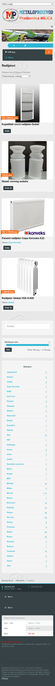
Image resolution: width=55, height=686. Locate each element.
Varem (27, 560)
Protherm (27, 527)
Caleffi (27, 381)
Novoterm (27, 502)
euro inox (27, 396)
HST (27, 439)
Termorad (27, 551)
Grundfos (27, 425)
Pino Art (27, 517)
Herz (27, 435)
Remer (27, 531)
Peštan (27, 512)
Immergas (27, 444)
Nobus (27, 498)
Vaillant (27, 556)
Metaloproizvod (7, 580)
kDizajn (5, 678)
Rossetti (27, 541)
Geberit (27, 410)
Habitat (27, 430)
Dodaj (7, 131)
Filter (8, 350)
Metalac (27, 483)
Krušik (27, 473)
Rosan (27, 536)
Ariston (27, 377)
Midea (27, 488)
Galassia (27, 406)
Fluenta (27, 401)
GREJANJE (20, 580)
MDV (27, 478)
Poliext (27, 522)
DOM (27, 391)
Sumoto (27, 546)
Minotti (27, 493)
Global (11, 302)
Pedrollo (27, 507)
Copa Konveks (14, 242)
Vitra (27, 565)
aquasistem (27, 372)
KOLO (27, 469)
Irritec (27, 454)
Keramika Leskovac (27, 464)
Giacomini (27, 415)
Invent (27, 449)
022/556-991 (9, 586)
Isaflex (27, 459)
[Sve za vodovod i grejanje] (27, 15)
